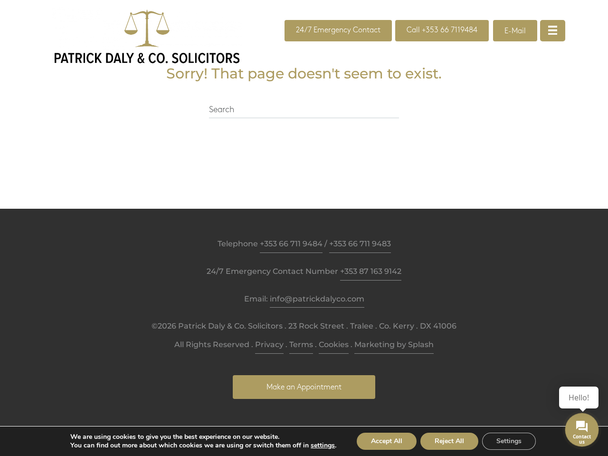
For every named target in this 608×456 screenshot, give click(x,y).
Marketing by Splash (394, 344)
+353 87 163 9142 (370, 271)
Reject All (449, 441)
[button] (338, 30)
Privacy (269, 344)
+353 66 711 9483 (360, 243)
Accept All (386, 441)
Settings (509, 441)
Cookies (334, 344)
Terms (301, 344)
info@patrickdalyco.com (317, 298)
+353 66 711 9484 (291, 243)
